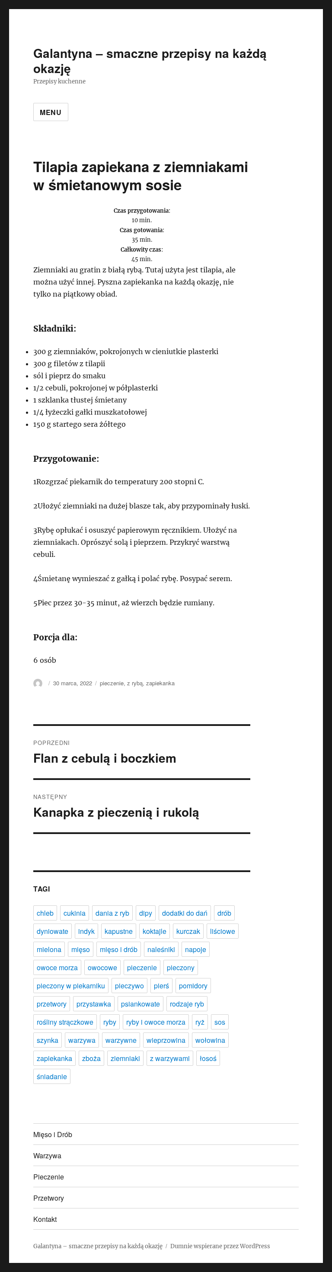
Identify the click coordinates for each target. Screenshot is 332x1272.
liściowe (222, 931)
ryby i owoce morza (155, 1022)
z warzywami (170, 1058)
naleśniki (161, 949)
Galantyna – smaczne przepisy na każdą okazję (150, 60)
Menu (51, 112)
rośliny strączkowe (65, 1022)
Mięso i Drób (52, 1134)
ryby (109, 1022)
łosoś (208, 1058)
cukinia (75, 913)
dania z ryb (112, 913)
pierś (161, 986)
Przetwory (48, 1198)
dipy (145, 913)
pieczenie (112, 683)
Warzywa (47, 1155)
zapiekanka (160, 683)
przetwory (52, 1004)
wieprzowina (166, 1040)
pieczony (181, 967)
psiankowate (140, 1004)
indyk (86, 931)
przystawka (94, 1004)
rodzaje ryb (187, 1004)
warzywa (82, 1040)
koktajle (154, 931)
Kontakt (45, 1219)
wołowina (210, 1040)
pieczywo (129, 986)
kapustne (119, 931)
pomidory (193, 986)
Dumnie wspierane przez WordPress (220, 1246)
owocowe (102, 967)
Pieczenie (48, 1177)
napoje (195, 949)
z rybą (135, 683)
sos (219, 1022)
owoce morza (57, 967)
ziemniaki (125, 1058)
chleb (45, 913)
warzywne (121, 1040)
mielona (49, 949)
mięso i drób (118, 949)
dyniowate (52, 931)
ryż (199, 1022)
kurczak (188, 931)
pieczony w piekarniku (71, 986)
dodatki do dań (185, 913)
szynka (47, 1040)
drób (224, 913)
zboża (91, 1058)
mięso (80, 949)
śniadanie (52, 1076)
